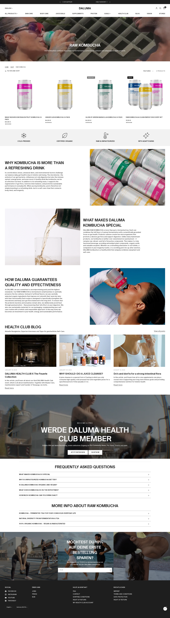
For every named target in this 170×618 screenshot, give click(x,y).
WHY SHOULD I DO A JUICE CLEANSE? (81, 374)
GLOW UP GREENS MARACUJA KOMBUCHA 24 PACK (103, 117)
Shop (12, 67)
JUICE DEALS (60, 13)
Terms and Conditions (123, 594)
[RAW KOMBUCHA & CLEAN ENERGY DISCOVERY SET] (145, 94)
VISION (149, 13)
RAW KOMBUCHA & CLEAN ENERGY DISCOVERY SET (144, 117)
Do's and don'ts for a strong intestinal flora (137, 374)
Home (6, 67)
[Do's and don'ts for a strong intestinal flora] (139, 351)
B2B (33, 597)
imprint (117, 591)
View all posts (159, 331)
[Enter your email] (110, 570)
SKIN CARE (29, 13)
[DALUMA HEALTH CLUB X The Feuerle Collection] (30, 351)
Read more (9, 388)
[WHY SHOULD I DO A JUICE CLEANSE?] (85, 351)
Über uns (36, 587)
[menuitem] (12, 14)
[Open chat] (165, 609)
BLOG (137, 13)
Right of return (79, 600)
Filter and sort (13, 71)
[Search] (160, 8)
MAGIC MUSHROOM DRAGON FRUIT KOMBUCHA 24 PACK (23, 118)
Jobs (34, 591)
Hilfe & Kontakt (80, 587)
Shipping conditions (81, 597)
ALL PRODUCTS (10, 13)
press (34, 594)
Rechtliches (119, 587)
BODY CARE (44, 13)
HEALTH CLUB (123, 13)
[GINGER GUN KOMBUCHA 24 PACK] (65, 94)
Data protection (120, 597)
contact (76, 594)
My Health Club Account (83, 602)
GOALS (106, 13)
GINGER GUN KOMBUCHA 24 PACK (57, 117)
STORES (162, 13)
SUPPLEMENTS (77, 13)
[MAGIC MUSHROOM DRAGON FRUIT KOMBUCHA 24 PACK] (24, 94)
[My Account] (156, 8)
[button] (78, 452)
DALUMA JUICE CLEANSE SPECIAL (62, 2)
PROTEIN (94, 13)
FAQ (74, 591)
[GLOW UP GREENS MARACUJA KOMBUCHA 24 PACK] (105, 94)
